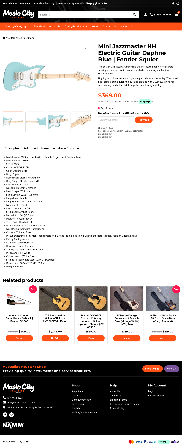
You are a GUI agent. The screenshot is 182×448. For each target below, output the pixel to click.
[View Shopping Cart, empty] (176, 14)
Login (151, 391)
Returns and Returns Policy (124, 404)
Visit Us (171, 368)
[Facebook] (173, 3)
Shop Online (152, 368)
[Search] (134, 14)
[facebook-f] (6, 414)
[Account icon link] (145, 14)
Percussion (78, 404)
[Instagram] (177, 3)
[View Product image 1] (13, 122)
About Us (115, 391)
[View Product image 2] (35, 122)
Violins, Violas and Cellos (85, 412)
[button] (17, 26)
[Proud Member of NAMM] (13, 424)
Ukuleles (76, 408)
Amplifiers (77, 391)
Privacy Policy (117, 408)
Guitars (11, 37)
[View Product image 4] (81, 122)
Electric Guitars (25, 37)
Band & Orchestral (82, 399)
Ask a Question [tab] (68, 148)
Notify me (143, 120)
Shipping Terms (118, 399)
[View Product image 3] (58, 122)
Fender (108, 133)
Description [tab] (12, 148)
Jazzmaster (138, 130)
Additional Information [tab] (39, 148)
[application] (27, 26)
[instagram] (12, 414)
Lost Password (156, 395)
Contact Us (116, 395)
